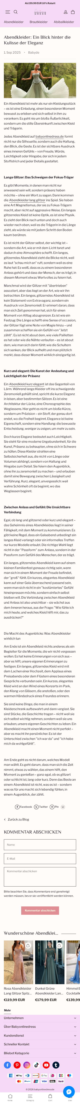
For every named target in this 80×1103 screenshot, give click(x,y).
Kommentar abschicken (40, 910)
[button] (8, 12)
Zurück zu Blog (18, 819)
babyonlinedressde (44, 1089)
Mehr (7, 1010)
